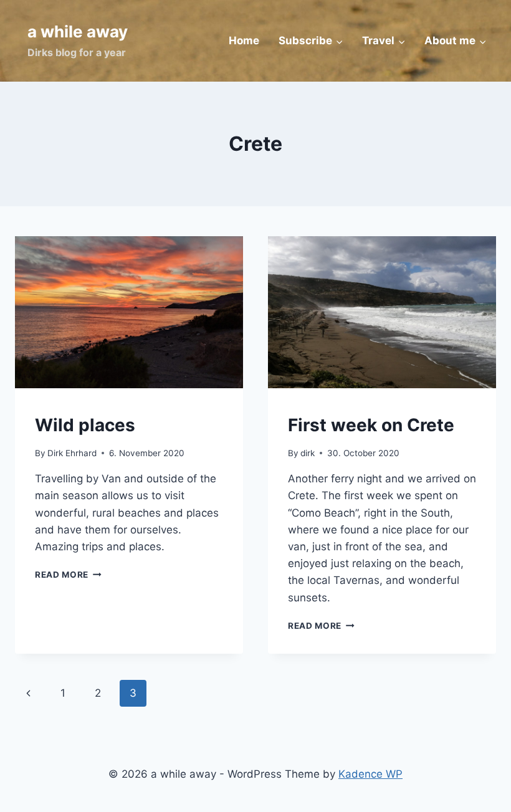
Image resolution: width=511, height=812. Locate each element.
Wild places (85, 425)
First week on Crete (371, 425)
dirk (307, 453)
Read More (68, 575)
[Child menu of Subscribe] (311, 40)
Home (244, 40)
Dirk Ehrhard (72, 453)
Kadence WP (370, 774)
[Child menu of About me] (455, 40)
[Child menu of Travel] (384, 40)
